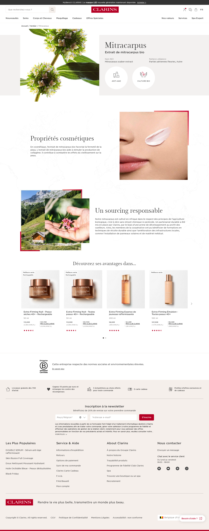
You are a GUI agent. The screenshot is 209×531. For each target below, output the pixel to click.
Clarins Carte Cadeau (67, 471)
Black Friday (12, 474)
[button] (80, 417)
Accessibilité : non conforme (127, 518)
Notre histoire (114, 455)
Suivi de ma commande (68, 466)
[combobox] (71, 417)
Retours (60, 455)
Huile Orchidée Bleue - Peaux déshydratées (28, 468)
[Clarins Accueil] (105, 9)
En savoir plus (58, 369)
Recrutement (113, 481)
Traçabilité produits (117, 460)
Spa (109, 471)
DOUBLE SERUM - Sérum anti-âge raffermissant (23, 451)
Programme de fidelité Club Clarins (125, 466)
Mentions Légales (100, 518)
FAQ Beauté (62, 481)
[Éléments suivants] (191, 303)
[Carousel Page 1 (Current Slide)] (103, 338)
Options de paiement (67, 460)
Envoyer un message (168, 450)
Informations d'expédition (70, 450)
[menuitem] (184, 9)
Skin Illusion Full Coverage (19, 458)
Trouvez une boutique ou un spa (123, 476)
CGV (53, 518)
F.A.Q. (59, 476)
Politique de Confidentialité (73, 518)
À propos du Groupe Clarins (121, 450)
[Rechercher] (52, 10)
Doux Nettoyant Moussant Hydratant (25, 463)
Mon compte (63, 486)
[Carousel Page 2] (105, 338)
